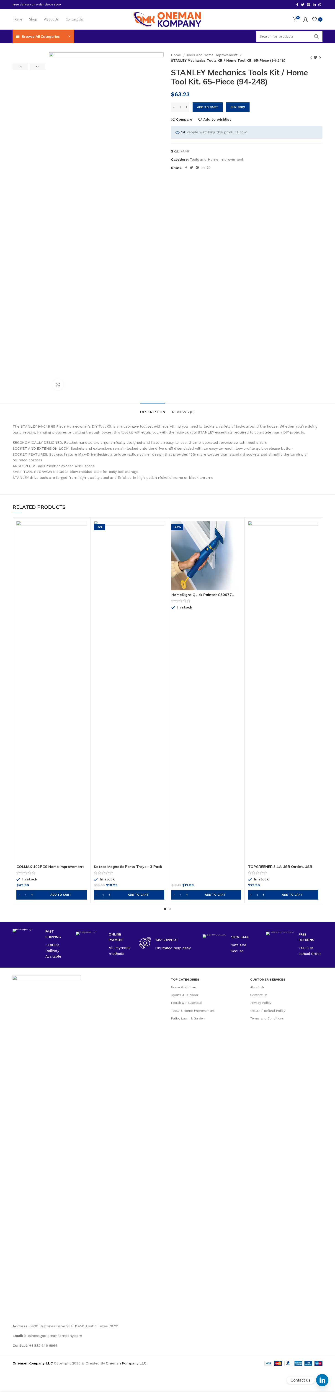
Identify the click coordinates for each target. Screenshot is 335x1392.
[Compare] (83, 528)
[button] (51, 895)
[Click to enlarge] (58, 384)
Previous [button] (20, 66)
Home (176, 55)
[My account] (305, 19)
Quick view (83, 538)
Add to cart (207, 107)
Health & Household (186, 1002)
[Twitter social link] (303, 5)
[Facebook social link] (297, 5)
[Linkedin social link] (314, 5)
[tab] (152, 410)
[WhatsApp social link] (319, 5)
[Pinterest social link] (309, 5)
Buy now (238, 107)
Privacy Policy (260, 1002)
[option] (29, 52)
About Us (257, 987)
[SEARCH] (316, 36)
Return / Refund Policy (267, 1010)
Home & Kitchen (183, 987)
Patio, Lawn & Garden (188, 1018)
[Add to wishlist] (83, 549)
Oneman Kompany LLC (126, 1363)
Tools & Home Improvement (192, 1010)
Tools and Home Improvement (212, 55)
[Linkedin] (322, 1380)
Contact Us (258, 995)
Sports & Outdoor (184, 995)
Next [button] (37, 66)
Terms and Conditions (267, 1018)
